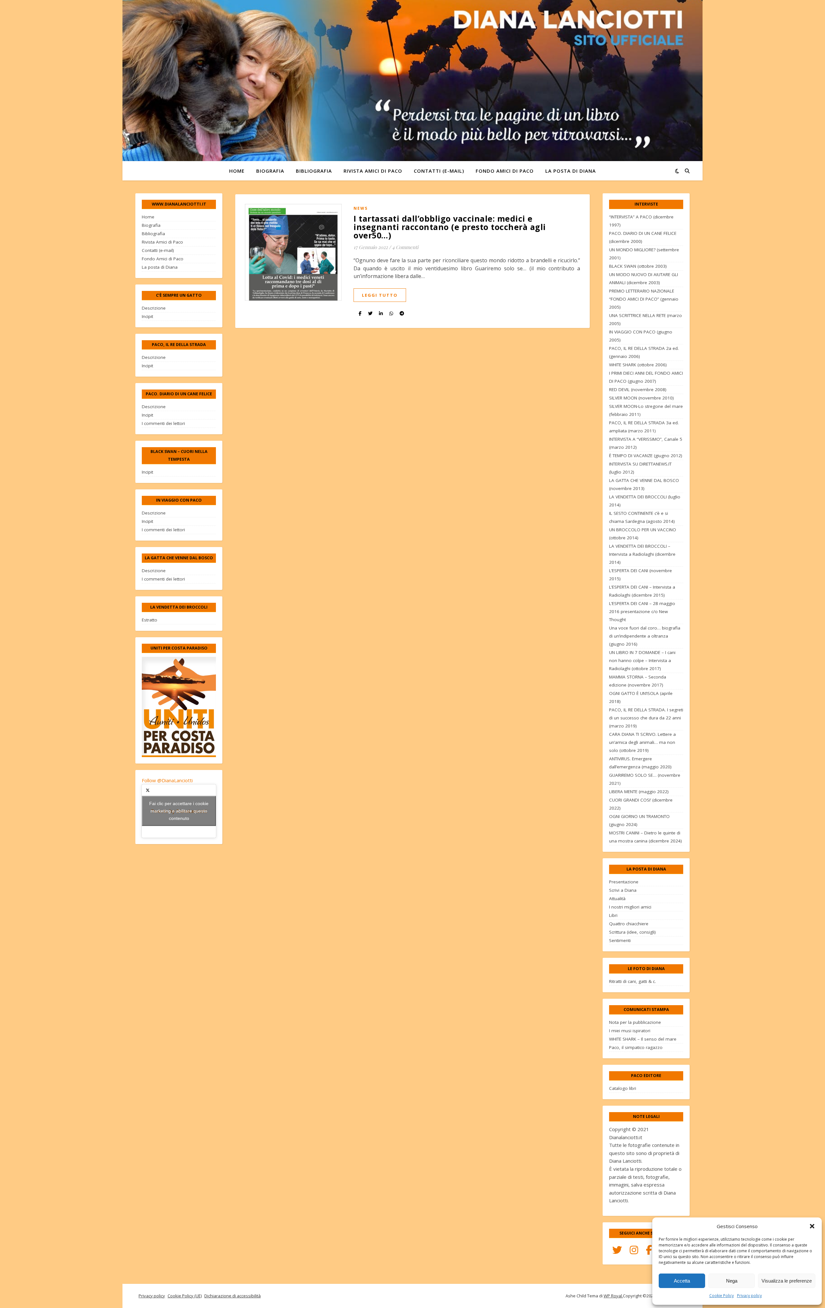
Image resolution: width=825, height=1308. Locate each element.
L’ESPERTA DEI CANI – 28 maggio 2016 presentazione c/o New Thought (642, 611)
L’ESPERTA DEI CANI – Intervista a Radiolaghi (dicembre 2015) (642, 591)
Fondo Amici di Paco (505, 171)
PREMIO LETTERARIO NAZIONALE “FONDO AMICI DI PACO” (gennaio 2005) (643, 299)
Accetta (682, 1281)
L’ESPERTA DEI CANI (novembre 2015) (640, 575)
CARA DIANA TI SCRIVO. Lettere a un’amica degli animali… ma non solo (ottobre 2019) (642, 742)
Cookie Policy (721, 1295)
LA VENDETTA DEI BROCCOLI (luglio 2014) (644, 501)
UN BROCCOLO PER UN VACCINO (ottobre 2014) (642, 534)
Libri (613, 915)
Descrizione (154, 308)
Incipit (147, 316)
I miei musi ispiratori (629, 1031)
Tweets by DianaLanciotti (179, 811)
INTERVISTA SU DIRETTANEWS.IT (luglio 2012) (640, 468)
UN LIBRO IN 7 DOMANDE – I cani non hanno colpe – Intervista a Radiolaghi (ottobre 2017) (642, 660)
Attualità (617, 898)
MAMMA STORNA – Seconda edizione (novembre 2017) (637, 681)
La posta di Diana (570, 171)
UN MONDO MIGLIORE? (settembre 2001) (644, 254)
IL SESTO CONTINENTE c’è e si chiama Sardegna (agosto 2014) (642, 517)
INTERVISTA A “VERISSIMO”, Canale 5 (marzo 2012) (645, 443)
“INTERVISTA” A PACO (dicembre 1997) (641, 221)
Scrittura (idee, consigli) (632, 932)
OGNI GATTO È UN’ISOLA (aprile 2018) (641, 697)
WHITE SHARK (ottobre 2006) (638, 365)
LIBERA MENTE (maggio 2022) (639, 791)
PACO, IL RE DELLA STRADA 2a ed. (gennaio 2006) (644, 352)
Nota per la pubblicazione (635, 1022)
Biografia (270, 171)
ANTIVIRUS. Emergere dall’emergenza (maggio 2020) (640, 763)
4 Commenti (405, 247)
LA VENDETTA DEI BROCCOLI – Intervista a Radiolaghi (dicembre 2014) (642, 554)
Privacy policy (749, 1295)
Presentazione (623, 882)
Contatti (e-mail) (439, 171)
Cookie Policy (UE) (185, 1296)
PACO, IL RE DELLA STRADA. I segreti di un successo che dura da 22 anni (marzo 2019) (646, 718)
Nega (731, 1281)
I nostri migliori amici (630, 907)
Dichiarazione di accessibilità (232, 1296)
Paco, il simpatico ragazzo (636, 1047)
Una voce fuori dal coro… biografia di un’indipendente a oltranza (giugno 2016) (644, 636)
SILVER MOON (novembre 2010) (641, 398)
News (361, 208)
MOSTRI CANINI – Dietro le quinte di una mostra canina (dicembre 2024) (645, 837)
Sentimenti (620, 940)
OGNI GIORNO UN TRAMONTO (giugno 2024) (639, 820)
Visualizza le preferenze (787, 1281)
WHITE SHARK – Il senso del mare (642, 1039)
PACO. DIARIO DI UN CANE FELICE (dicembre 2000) (642, 237)
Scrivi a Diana (622, 890)
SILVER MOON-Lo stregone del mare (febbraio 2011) (646, 410)
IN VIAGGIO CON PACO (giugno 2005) (640, 336)
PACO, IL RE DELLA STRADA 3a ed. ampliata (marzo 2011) (644, 427)
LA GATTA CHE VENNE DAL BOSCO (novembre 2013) (644, 484)
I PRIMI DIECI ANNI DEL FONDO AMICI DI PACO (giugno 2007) (646, 377)
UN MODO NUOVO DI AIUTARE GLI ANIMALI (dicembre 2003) (643, 278)
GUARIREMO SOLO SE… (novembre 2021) (644, 779)
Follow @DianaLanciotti (167, 780)
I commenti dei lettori (163, 423)
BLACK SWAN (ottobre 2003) (638, 266)
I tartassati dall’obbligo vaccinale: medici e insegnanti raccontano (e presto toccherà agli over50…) (450, 227)
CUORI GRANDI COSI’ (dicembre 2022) (641, 804)
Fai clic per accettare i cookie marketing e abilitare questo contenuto (179, 811)
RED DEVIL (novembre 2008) (637, 389)
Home (237, 171)
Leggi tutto (380, 295)
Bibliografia (314, 171)
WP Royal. (613, 1296)
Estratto (149, 620)
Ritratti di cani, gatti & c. (632, 981)
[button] (812, 1226)
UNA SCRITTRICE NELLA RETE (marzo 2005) (645, 319)
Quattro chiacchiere (628, 924)
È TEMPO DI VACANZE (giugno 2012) (645, 455)
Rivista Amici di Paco (373, 171)
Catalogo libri (622, 1088)
